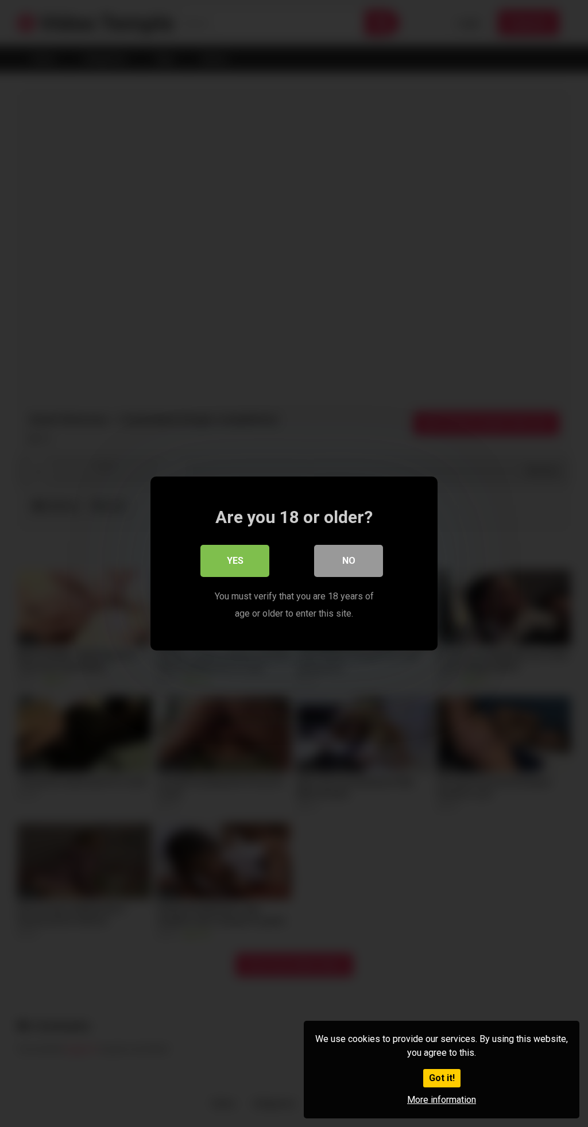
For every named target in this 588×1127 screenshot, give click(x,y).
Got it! (442, 1077)
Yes (235, 560)
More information (441, 1099)
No (348, 560)
